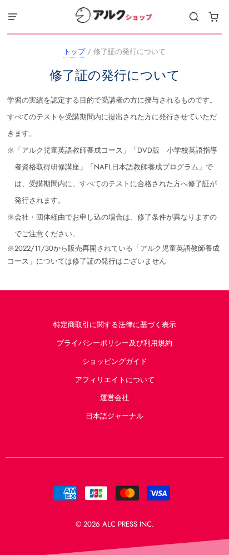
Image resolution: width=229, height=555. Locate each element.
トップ (74, 51)
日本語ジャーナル (114, 416)
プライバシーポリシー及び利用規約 (114, 343)
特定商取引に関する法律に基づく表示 (114, 324)
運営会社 (114, 397)
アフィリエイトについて (115, 379)
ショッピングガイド (114, 361)
